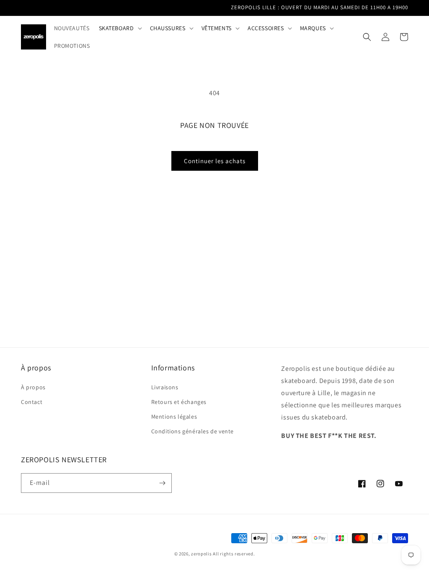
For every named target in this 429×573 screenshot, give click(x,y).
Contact (31, 402)
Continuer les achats (215, 161)
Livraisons (164, 387)
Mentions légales (174, 416)
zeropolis (201, 554)
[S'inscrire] (162, 483)
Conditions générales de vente (192, 431)
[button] (119, 28)
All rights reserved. (234, 554)
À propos (33, 387)
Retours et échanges (179, 402)
